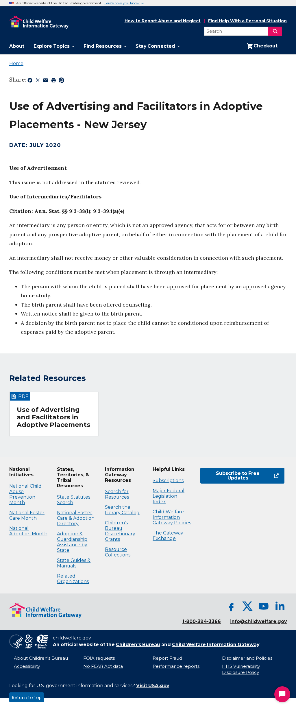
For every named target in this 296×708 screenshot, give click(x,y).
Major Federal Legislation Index (168, 496)
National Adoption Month (28, 531)
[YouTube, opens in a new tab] (264, 606)
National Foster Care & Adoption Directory (76, 518)
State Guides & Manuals (73, 563)
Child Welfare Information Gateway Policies (172, 517)
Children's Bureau (138, 644)
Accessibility (27, 666)
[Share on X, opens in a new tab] (37, 81)
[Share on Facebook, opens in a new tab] (30, 81)
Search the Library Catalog (122, 509)
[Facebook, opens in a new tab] (231, 606)
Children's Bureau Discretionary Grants (120, 531)
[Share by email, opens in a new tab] (45, 81)
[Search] (275, 31)
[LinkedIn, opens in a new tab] (280, 606)
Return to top (27, 697)
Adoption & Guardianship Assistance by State (72, 542)
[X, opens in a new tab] (247, 606)
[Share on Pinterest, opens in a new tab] (61, 81)
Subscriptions (168, 480)
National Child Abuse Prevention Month (25, 494)
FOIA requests (99, 658)
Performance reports (176, 666)
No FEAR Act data (103, 666)
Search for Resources (117, 494)
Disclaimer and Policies (247, 658)
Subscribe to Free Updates (230, 476)
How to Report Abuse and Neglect (163, 21)
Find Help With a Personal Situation (247, 21)
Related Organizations (73, 578)
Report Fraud (167, 658)
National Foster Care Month (27, 515)
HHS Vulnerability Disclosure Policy (241, 669)
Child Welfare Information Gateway (215, 644)
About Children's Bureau (41, 658)
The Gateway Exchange (168, 535)
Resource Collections (117, 552)
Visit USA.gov (152, 685)
